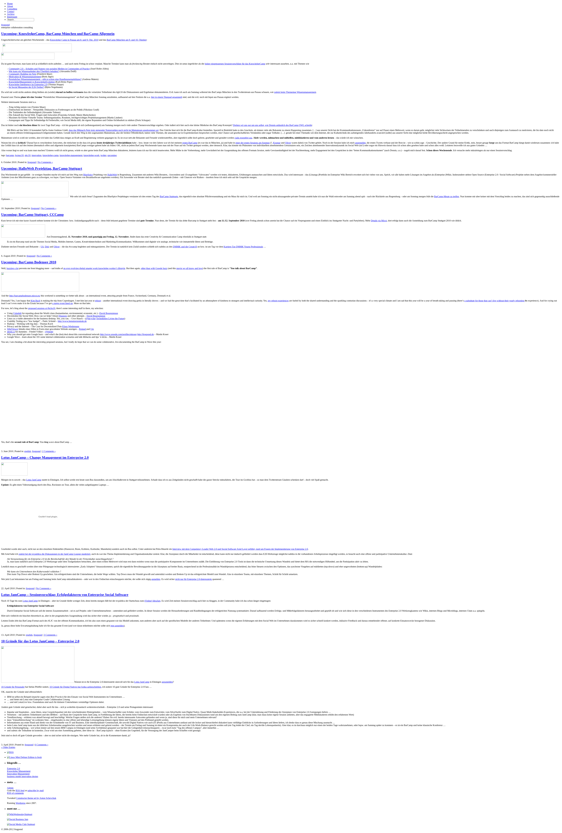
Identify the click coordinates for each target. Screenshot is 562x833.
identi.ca (11, 331)
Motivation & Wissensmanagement (25, 76)
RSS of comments (15, 793)
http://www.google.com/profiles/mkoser (118, 334)
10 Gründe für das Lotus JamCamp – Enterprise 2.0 (40, 641)
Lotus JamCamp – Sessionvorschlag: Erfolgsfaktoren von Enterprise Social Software (64, 595)
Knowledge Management (18, 771)
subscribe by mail (36, 790)
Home (10, 3)
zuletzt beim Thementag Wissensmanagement (295, 92)
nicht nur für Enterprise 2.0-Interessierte (193, 579)
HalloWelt (112, 174)
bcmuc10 (19, 155)
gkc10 (27, 155)
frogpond (5, 25)
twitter (103, 155)
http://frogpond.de (145, 334)
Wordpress (20, 803)
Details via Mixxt (379, 220)
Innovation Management (18, 774)
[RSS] (10, 752)
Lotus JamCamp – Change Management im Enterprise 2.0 (45, 457)
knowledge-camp (51, 155)
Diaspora (63, 316)
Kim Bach (35, 300)
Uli (42, 246)
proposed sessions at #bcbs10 (41, 308)
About (10, 6)
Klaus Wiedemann (70, 326)
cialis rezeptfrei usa (243, 138)
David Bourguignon (108, 313)
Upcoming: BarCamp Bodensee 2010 (28, 262)
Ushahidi (17, 313)
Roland (82, 329)
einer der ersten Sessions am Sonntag (252, 143)
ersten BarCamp (189, 143)
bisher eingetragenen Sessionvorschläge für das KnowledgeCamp (235, 63)
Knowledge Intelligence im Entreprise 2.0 (28, 84)
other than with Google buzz (154, 268)
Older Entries (8, 747)
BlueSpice (88, 174)
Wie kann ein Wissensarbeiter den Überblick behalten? (34, 71)
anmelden (155, 579)
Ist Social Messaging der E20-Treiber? (26, 87)
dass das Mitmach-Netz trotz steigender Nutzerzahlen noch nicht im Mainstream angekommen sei (114, 130)
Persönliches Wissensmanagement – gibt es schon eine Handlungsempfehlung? (45, 79)
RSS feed (20, 790)
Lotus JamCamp (33, 480)
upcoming (112, 155)
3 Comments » (50, 635)
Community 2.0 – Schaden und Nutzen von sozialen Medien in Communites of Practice (49, 68)
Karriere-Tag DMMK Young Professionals (243, 246)
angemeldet (360, 143)
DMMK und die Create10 (185, 246)
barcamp (10, 155)
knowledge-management (71, 155)
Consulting (12, 9)
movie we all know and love (189, 268)
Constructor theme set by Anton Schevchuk (36, 798)
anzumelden (167, 682)
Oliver (288, 143)
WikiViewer (12, 329)
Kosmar (276, 143)
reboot (98, 300)
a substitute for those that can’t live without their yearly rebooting (494, 300)
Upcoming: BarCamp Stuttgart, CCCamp (32, 214)
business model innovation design (22, 776)
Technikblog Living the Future (110, 318)
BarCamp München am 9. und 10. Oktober (127, 40)
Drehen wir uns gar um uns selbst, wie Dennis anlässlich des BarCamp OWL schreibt (272, 125)
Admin (10, 788)
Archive (10, 14)
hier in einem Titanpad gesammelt (166, 97)
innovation (36, 155)
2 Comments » (49, 451)
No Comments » (45, 162)
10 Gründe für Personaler (13, 687)
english (27, 451)
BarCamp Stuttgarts (169, 196)
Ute (92, 329)
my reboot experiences (278, 300)
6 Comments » (41, 744)
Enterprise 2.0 (13, 768)
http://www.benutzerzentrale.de (72, 321)
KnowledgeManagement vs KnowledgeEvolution (32, 82)
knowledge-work (91, 155)
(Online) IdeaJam (152, 601)
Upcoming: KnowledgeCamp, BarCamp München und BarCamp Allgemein (57, 34)
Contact (10, 11)
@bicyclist (91, 318)
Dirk (47, 246)
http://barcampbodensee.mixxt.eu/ (24, 295)
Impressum (12, 17)
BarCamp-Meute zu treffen (446, 196)
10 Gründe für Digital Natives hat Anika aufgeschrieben (75, 687)
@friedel (49, 331)
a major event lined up (62, 303)
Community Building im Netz (22, 74)
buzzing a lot (12, 268)
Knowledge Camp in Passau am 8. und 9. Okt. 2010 (74, 40)
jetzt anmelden (117, 625)
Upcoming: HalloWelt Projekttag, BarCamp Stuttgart (41, 168)
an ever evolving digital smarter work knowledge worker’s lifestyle (94, 268)
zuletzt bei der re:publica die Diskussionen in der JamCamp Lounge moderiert (54, 554)
